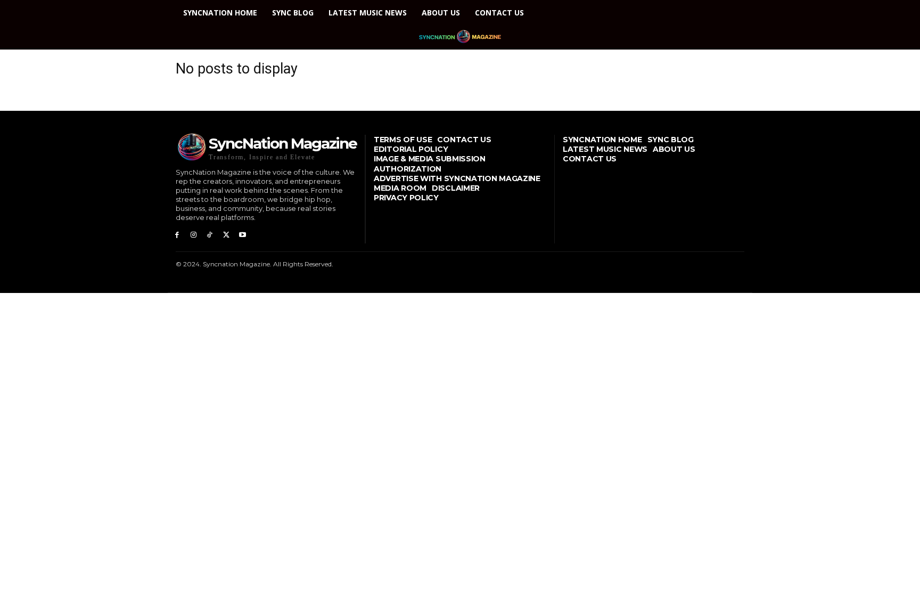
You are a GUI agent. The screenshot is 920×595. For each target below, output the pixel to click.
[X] (226, 235)
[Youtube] (242, 235)
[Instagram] (193, 235)
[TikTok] (210, 235)
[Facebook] (177, 235)
